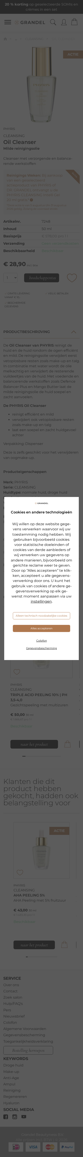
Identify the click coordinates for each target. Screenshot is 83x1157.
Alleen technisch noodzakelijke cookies (41, 615)
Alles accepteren (41, 628)
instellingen (41, 601)
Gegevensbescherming (41, 648)
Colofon (41, 640)
